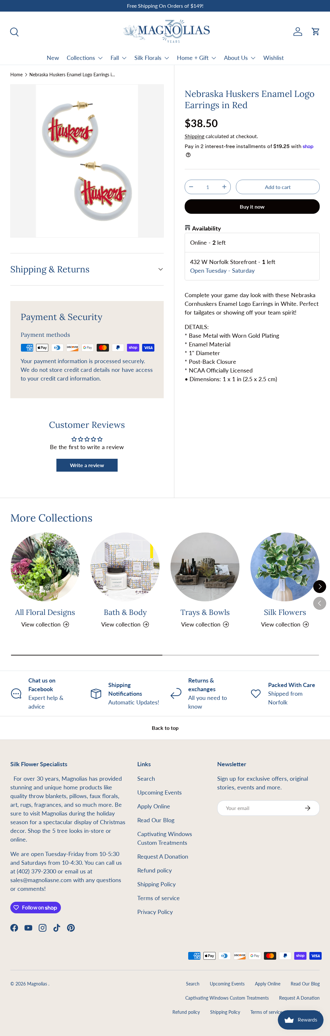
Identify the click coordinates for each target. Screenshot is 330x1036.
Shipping (194, 136)
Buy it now (252, 206)
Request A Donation (162, 856)
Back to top (165, 728)
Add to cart (278, 187)
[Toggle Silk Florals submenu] (166, 58)
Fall (115, 57)
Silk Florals (147, 57)
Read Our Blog (155, 820)
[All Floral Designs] (45, 566)
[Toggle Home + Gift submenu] (214, 58)
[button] (316, 31)
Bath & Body (125, 612)
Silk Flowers (285, 612)
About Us (236, 57)
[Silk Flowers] (284, 566)
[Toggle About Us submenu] (253, 58)
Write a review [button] (87, 465)
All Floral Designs (45, 612)
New (53, 57)
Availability (206, 228)
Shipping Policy (156, 884)
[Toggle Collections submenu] (100, 58)
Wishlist (273, 57)
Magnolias (37, 983)
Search (146, 778)
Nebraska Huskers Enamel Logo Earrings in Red (72, 74)
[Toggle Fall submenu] (124, 58)
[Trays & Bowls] (204, 566)
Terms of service (158, 897)
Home (16, 74)
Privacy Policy (155, 911)
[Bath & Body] (125, 566)
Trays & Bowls (205, 612)
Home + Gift (193, 57)
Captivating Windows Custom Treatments (227, 998)
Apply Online (153, 806)
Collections (81, 57)
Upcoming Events (159, 792)
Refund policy (154, 870)
